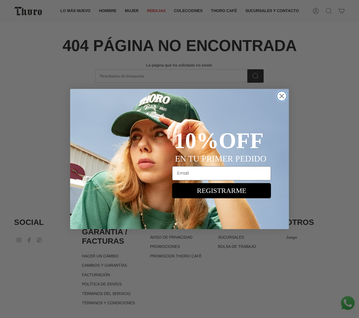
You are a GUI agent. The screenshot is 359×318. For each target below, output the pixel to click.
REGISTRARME (221, 190)
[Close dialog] (282, 96)
